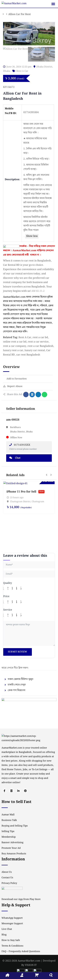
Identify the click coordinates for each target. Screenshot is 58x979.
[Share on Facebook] (26, 394)
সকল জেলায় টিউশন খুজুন (20, 679)
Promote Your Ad (11, 848)
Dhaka (6, 71)
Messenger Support (12, 923)
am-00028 (12, 419)
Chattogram (38, 501)
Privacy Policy (9, 883)
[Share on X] (32, 394)
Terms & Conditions (12, 946)
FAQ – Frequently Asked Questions (21, 951)
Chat (17, 458)
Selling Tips (8, 831)
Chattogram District (20, 501)
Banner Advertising (12, 842)
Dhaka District (44, 67)
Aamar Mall (8, 815)
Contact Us (7, 878)
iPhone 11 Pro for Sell (21, 491)
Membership (9, 837)
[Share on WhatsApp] (44, 394)
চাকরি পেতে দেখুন (17, 685)
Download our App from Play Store (21, 899)
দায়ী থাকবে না (32, 255)
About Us (7, 872)
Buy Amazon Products (14, 854)
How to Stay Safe (11, 940)
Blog (4, 935)
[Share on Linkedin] (38, 394)
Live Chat (7, 929)
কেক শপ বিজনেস (16, 690)
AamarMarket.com (24, 250)
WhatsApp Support (12, 918)
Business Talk (9, 820)
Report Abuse (14, 386)
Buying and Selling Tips (15, 826)
